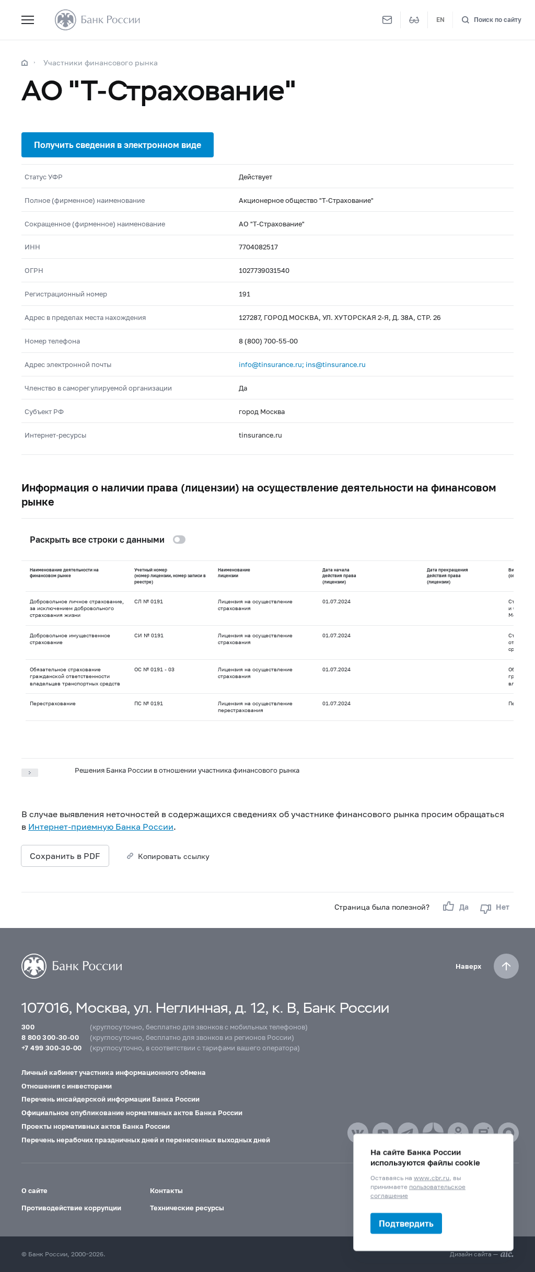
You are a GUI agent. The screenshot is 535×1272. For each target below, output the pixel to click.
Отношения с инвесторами (66, 1086)
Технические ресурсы (187, 1208)
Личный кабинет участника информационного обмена (113, 1072)
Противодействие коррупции (71, 1208)
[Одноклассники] (458, 1132)
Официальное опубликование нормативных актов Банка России (131, 1112)
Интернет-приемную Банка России (100, 826)
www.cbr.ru (431, 1178)
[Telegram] (408, 1132)
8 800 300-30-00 (50, 1037)
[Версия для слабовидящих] (414, 20)
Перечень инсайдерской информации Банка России (110, 1099)
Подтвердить (406, 1223)
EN (440, 20)
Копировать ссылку (174, 856)
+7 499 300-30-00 (51, 1048)
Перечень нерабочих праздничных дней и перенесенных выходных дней (145, 1140)
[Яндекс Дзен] (433, 1132)
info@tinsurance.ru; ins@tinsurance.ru (302, 364)
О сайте (34, 1190)
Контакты (166, 1190)
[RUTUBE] (483, 1132)
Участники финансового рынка (100, 62)
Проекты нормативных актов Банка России (95, 1126)
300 (27, 1027)
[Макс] (508, 1132)
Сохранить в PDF (65, 856)
